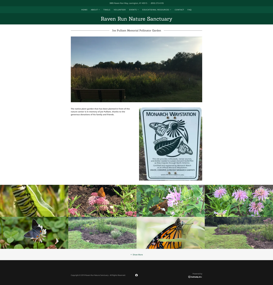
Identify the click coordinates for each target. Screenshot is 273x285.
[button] (95, 9)
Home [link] (84, 10)
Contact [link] (179, 10)
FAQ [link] (190, 10)
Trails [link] (106, 10)
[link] (136, 20)
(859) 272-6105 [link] (157, 3)
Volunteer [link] (120, 10)
